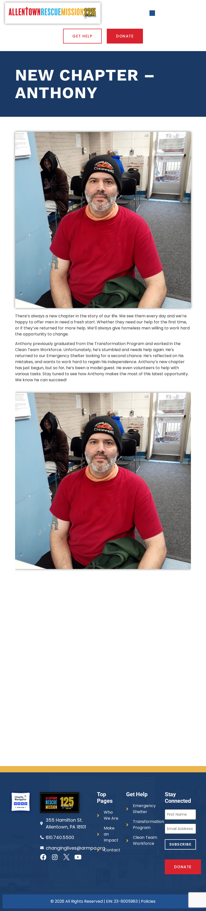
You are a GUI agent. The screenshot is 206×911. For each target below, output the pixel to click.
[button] (152, 13)
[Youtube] (78, 857)
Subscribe (180, 844)
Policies (148, 901)
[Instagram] (55, 857)
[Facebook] (43, 857)
